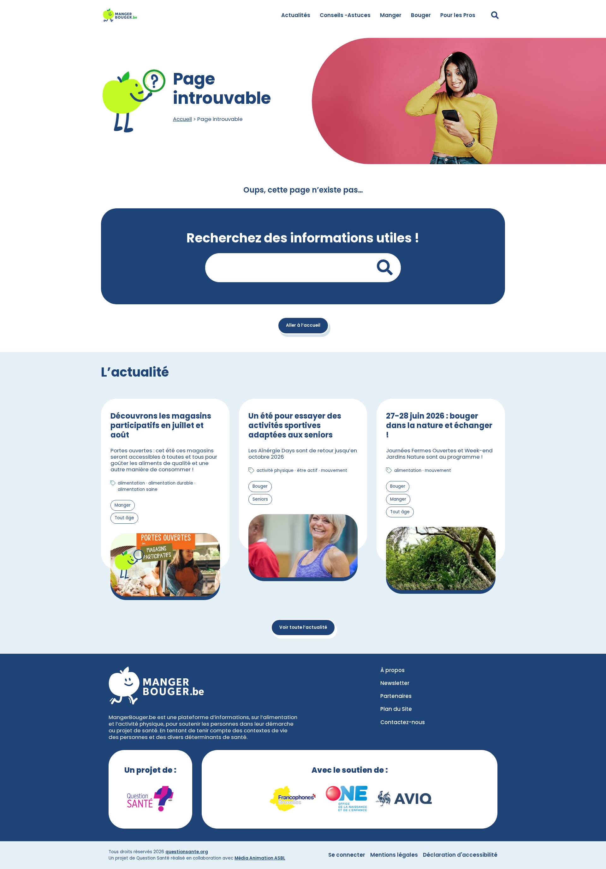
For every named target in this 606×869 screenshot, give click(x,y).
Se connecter (346, 855)
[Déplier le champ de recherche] (495, 15)
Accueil (182, 119)
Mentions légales (394, 855)
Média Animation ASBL (260, 858)
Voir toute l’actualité (303, 627)
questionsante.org (186, 852)
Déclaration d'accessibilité (460, 855)
